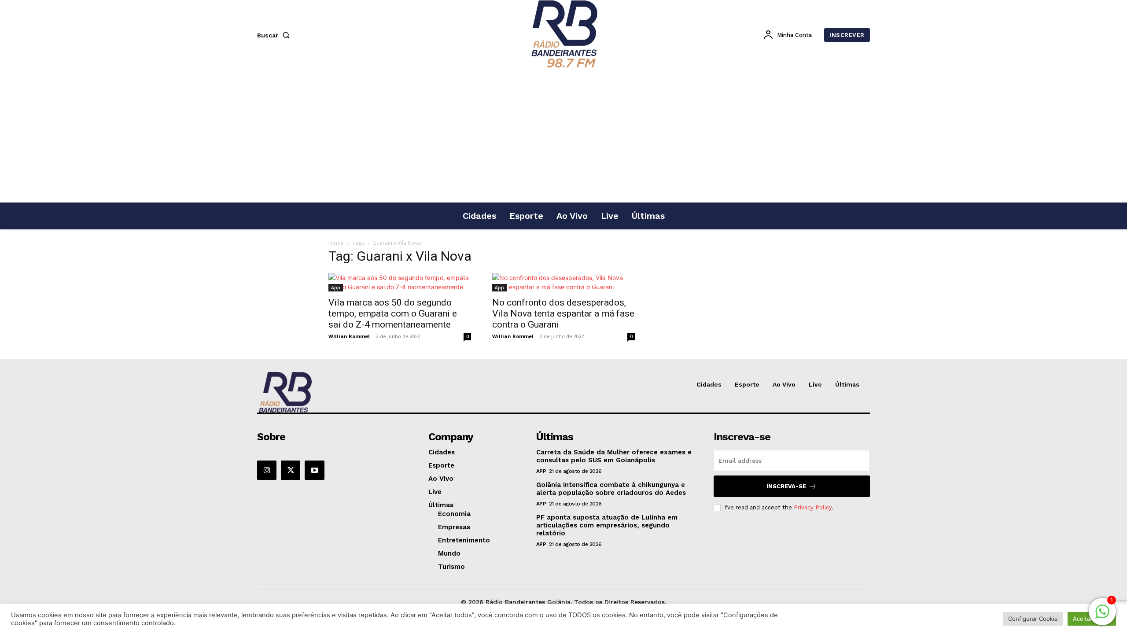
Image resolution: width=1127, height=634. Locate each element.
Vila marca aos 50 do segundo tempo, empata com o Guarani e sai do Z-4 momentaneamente (392, 313)
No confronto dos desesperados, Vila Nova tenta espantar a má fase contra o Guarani (563, 313)
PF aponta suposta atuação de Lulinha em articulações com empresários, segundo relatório (607, 525)
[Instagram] (266, 470)
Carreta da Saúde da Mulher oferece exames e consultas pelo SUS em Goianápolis (614, 456)
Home (336, 243)
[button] (275, 35)
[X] (290, 470)
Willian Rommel (349, 336)
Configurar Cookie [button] (1033, 618)
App (335, 287)
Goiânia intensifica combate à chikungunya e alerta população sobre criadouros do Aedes (611, 489)
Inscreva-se (786, 486)
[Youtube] (314, 470)
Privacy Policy (813, 507)
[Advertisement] (563, 136)
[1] (1102, 616)
